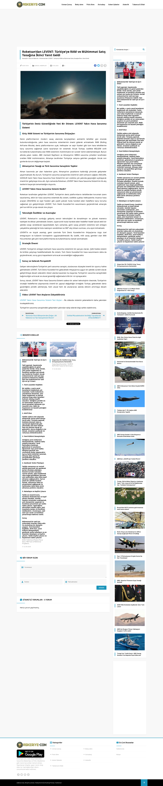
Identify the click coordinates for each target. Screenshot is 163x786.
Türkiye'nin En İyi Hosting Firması (45, 782)
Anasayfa (25, 58)
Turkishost (58, 782)
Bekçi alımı (79, 4)
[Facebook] (18, 774)
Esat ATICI (25, 65)
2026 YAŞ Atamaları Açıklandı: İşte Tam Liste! (130, 605)
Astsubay (101, 4)
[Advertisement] (81, 27)
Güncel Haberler (34, 58)
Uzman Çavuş (67, 4)
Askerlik (126, 4)
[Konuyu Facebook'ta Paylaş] (95, 65)
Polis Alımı (90, 4)
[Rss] (28, 774)
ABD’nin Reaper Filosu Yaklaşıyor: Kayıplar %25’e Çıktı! (128, 630)
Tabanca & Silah (138, 4)
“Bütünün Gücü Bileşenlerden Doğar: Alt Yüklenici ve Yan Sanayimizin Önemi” (41, 316)
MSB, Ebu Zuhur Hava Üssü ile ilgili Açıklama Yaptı (129, 338)
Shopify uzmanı (29, 782)
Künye (118, 754)
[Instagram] (25, 774)
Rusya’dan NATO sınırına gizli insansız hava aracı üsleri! (130, 508)
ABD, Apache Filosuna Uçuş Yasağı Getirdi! (129, 581)
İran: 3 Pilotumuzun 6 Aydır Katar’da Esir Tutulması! (129, 557)
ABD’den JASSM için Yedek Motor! (128, 459)
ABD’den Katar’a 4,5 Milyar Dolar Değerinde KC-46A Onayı (128, 289)
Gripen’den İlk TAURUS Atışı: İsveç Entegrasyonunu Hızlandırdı (64, 361)
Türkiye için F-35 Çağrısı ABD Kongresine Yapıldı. (127, 411)
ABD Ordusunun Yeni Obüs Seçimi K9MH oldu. (130, 387)
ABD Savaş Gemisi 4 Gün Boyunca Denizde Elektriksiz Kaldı (128, 435)
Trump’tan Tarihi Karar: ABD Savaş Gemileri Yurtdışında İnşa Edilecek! (129, 654)
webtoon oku (20, 782)
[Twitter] (21, 774)
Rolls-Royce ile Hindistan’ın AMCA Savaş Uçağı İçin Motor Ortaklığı (129, 532)
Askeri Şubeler (113, 4)
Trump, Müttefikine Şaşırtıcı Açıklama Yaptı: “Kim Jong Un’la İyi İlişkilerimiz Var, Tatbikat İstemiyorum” (130, 483)
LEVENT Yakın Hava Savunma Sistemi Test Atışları (41, 300)
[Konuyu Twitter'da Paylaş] (98, 65)
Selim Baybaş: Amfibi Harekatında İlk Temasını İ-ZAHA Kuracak (130, 314)
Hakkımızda (120, 749)
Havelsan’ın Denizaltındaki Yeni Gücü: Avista (130, 362)
